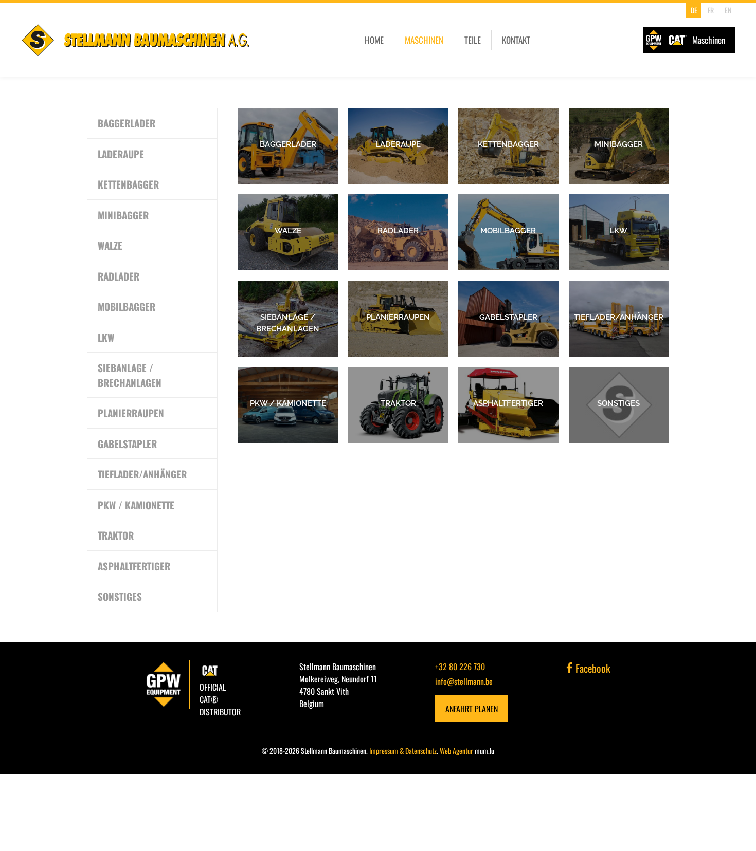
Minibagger (123, 215)
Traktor (116, 535)
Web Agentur (456, 750)
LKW (106, 337)
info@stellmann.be (464, 681)
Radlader (118, 276)
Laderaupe (121, 153)
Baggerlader (126, 123)
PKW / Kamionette (136, 504)
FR (711, 10)
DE (694, 10)
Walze (110, 245)
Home (374, 39)
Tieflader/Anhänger (142, 474)
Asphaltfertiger (134, 566)
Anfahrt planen (471, 708)
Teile (472, 39)
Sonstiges (120, 596)
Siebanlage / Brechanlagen (129, 375)
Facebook (591, 668)
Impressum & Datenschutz (403, 750)
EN (728, 10)
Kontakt (516, 39)
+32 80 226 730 (460, 666)
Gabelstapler (127, 443)
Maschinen (424, 39)
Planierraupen (131, 412)
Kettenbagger (128, 184)
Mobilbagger (126, 306)
